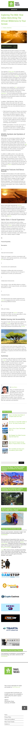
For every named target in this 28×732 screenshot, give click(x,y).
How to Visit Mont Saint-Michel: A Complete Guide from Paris (17, 415)
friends (15, 312)
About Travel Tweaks (9, 721)
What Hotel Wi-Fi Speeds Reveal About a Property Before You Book (17, 442)
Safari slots (11, 71)
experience (3, 93)
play (26, 144)
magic (4, 360)
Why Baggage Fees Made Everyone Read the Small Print (17, 436)
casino (2, 300)
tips (2, 259)
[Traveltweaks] (14, 6)
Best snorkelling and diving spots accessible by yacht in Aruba (16, 449)
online (10, 225)
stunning (19, 205)
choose (23, 326)
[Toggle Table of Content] (14, 46)
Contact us (7, 724)
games (16, 76)
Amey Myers (14, 387)
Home (5, 714)
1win (2, 549)
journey (9, 216)
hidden (9, 164)
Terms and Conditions (9, 719)
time (16, 87)
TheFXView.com (16, 687)
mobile (8, 323)
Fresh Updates (7, 27)
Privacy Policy (7, 717)
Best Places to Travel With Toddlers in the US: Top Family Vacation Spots (18, 422)
